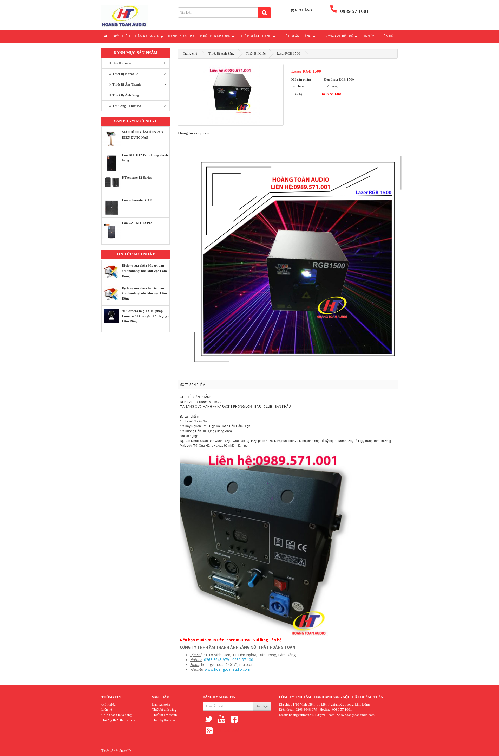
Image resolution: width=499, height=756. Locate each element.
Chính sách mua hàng (116, 715)
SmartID (125, 751)
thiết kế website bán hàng (217, 731)
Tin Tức (368, 36)
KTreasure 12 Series (137, 178)
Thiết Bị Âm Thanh (255, 36)
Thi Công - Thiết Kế (337, 36)
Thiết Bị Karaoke (215, 36)
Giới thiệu (121, 36)
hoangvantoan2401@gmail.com (311, 715)
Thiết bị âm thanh (164, 715)
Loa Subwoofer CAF (137, 200)
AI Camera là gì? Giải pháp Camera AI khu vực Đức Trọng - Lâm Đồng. (145, 316)
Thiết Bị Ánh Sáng (296, 36)
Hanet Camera (181, 36)
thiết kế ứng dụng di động (235, 731)
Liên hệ (386, 36)
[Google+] (209, 730)
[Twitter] (209, 719)
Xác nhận (262, 706)
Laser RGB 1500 (288, 53)
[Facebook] (233, 719)
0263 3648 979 (216, 659)
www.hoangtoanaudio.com (227, 669)
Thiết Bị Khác (256, 53)
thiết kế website (226, 731)
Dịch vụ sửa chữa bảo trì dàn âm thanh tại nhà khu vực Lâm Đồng (144, 271)
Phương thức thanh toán (118, 720)
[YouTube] (221, 719)
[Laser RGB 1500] (231, 95)
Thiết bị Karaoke (164, 720)
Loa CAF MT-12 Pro (137, 223)
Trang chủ (190, 53)
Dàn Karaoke (147, 36)
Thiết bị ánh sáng (164, 710)
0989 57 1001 (243, 659)
